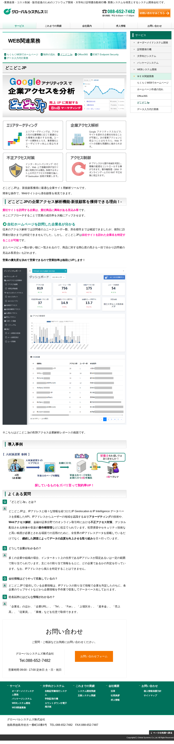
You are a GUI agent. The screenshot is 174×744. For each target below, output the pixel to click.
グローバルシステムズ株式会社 (25, 12)
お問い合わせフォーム (94, 656)
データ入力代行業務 (17, 58)
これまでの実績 (53, 26)
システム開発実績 (86, 691)
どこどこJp (66, 54)
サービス (19, 26)
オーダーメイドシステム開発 (152, 42)
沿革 (113, 691)
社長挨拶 (115, 695)
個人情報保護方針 (152, 691)
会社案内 (87, 26)
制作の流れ (49, 54)
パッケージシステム (148, 63)
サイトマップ (150, 695)
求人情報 (121, 26)
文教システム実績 (86, 695)
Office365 (82, 54)
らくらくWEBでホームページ (22, 54)
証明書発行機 (144, 49)
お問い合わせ (154, 26)
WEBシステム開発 (147, 69)
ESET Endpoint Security (106, 54)
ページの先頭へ (161, 732)
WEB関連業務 (19, 707)
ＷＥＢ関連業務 (145, 76)
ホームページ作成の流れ (150, 89)
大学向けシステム (146, 56)
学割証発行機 (51, 698)
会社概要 (114, 685)
